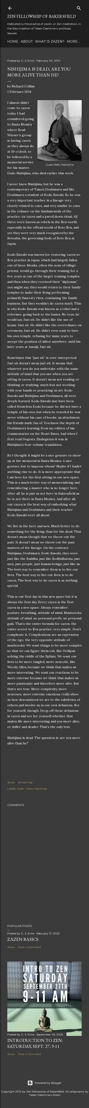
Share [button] (11, 782)
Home (12, 41)
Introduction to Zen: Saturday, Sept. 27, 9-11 (35, 1043)
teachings (40, 788)
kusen (21, 788)
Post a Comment (29, 947)
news (29, 788)
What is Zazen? (49, 41)
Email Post (25, 782)
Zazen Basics (22, 939)
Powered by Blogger (48, 1083)
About (27, 41)
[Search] (79, 7)
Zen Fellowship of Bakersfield (41, 16)
